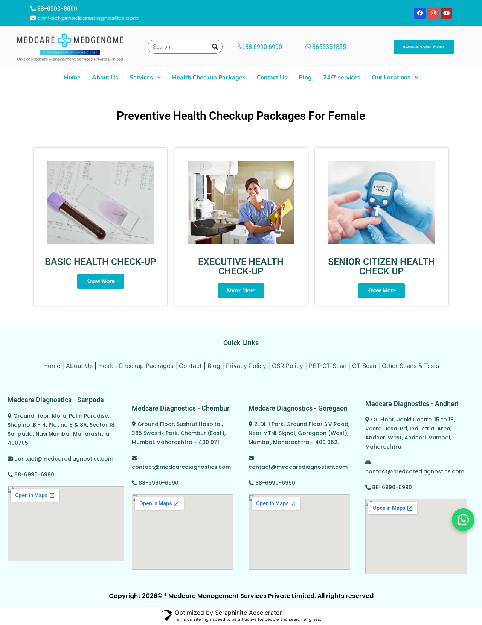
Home (51, 366)
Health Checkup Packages (135, 366)
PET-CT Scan (327, 366)
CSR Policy (287, 366)
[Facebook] (420, 13)
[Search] (215, 46)
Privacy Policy (246, 366)
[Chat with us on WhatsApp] (463, 519)
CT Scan (364, 366)
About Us (79, 366)
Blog (213, 366)
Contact (190, 366)
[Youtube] (446, 13)
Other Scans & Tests (410, 366)
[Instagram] (433, 13)
